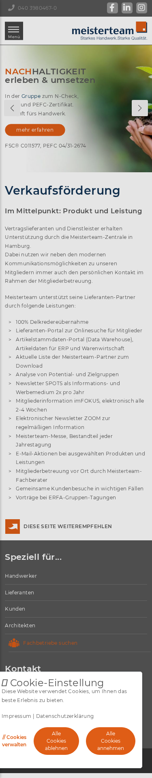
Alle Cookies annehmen (110, 740)
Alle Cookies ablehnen (56, 740)
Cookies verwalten (14, 741)
